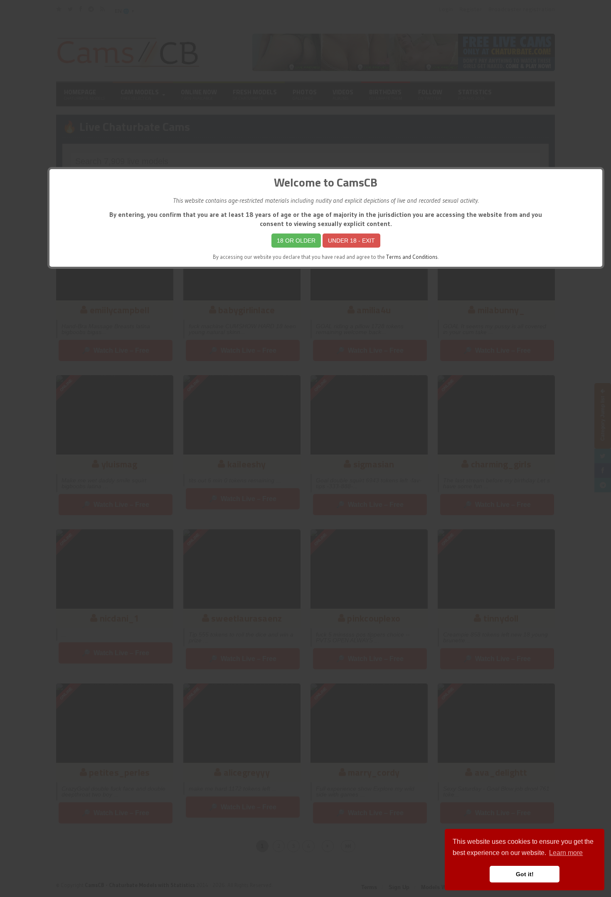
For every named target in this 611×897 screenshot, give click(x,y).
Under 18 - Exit (351, 240)
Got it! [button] (525, 874)
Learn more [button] (566, 852)
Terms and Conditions (412, 256)
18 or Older (296, 240)
